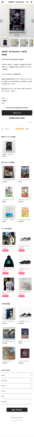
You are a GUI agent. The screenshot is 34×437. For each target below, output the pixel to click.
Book (3, 375)
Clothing (4, 380)
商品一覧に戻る (17, 410)
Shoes (3, 391)
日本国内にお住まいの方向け (17, 118)
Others (3, 385)
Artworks (4, 401)
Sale (2, 396)
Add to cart (17, 113)
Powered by (15, 420)
